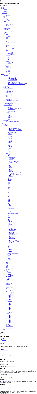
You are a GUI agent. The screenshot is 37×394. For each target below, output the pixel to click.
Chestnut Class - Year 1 (9, 283)
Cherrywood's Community (8, 105)
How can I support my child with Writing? (15, 129)
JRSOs (7, 280)
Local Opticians (10, 116)
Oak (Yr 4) (7, 209)
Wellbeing (5, 329)
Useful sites (9, 180)
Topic (8, 150)
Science (7, 38)
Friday (8, 257)
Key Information (4, 13)
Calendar (5, 85)
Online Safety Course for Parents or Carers (12, 100)
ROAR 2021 (9, 274)
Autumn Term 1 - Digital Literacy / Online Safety (18, 172)
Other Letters (8, 104)
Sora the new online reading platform (13, 277)
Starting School (6, 120)
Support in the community (11, 111)
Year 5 (7, 266)
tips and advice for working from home (11, 281)
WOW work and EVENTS (11, 228)
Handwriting (11, 223)
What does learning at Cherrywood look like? (12, 121)
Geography (7, 45)
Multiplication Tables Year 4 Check (13, 213)
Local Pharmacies (10, 114)
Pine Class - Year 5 (8, 286)
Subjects (5, 33)
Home (3, 7)
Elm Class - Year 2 (8, 284)
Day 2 (10, 297)
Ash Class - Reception (9, 282)
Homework (9, 133)
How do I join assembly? (9, 328)
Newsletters (7, 76)
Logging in (7, 324)
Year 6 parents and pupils (11, 109)
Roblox (7, 96)
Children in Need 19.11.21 (13, 233)
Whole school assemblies (9, 269)
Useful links (9, 107)
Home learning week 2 (11, 293)
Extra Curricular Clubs (7, 101)
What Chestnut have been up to (12, 132)
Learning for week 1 (10, 294)
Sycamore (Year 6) (8, 73)
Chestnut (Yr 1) (8, 131)
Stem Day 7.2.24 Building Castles (14, 161)
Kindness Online (8, 92)
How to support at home (11, 127)
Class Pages (5, 125)
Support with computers (11, 110)
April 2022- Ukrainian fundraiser (12, 79)
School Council (8, 279)
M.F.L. (7, 50)
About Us (3, 8)
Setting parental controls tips (10, 98)
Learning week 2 (10, 312)
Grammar (10, 224)
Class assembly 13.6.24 (12, 157)
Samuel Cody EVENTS (11, 48)
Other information (10, 141)
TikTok (7, 95)
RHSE (10, 175)
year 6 (7, 267)
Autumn (9, 204)
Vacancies (5, 11)
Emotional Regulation (11, 23)
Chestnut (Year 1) (8, 67)
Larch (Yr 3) (7, 181)
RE (8, 191)
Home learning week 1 (11, 292)
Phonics (10, 165)
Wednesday (9, 259)
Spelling (10, 167)
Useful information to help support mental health (14, 108)
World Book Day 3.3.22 (12, 232)
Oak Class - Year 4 (8, 285)
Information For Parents (11, 52)
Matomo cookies (5, 381)
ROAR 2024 (9, 272)
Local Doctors (10, 113)
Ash (6, 288)
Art (6, 39)
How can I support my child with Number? (15, 130)
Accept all (5, 366)
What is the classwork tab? (9, 326)
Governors (5, 12)
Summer (9, 252)
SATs (8, 163)
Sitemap (3, 349)
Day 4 (10, 298)
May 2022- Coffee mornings (12, 78)
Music (7, 41)
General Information (7, 15)
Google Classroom (6, 323)
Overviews (5, 32)
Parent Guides (8, 22)
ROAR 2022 (9, 273)
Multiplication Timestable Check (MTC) (13, 210)
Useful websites (10, 134)
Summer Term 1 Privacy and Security (16, 174)
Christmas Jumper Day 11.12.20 (14, 241)
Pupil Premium (6, 16)
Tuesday (9, 255)
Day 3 (10, 303)
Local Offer (7, 25)
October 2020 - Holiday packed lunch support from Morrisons (16, 84)
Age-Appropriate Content (9, 91)
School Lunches (6, 87)
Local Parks (9, 117)
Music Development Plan (11, 42)
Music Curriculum (10, 43)
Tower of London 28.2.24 (13, 162)
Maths (7, 37)
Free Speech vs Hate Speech (10, 90)
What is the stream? (8, 325)
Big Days (9, 189)
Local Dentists (10, 115)
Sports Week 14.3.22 (12, 230)
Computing (11, 159)
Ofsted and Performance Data (8, 30)
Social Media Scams (9, 93)
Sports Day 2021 (11, 242)
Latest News (6, 75)
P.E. (6, 46)
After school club (6, 102)
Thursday (9, 256)
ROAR (7, 271)
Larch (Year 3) (8, 71)
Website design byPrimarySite (6, 355)
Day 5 (10, 299)
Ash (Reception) (8, 66)
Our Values (7, 19)
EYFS (7, 262)
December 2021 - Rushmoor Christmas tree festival (15, 81)
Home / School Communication (8, 103)
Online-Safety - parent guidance (8, 88)
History (7, 44)
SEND (5, 21)
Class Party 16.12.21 (12, 237)
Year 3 (8, 58)
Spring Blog (9, 137)
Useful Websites (10, 136)
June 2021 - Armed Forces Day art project (14, 82)
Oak (6, 300)
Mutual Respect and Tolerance (12, 64)
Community (7, 112)
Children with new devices (9, 94)
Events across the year (11, 156)
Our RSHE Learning (11, 54)
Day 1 (10, 296)
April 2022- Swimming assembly (12, 80)
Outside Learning (11, 208)
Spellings (10, 148)
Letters (9, 139)
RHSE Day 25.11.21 (12, 234)
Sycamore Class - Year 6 (9, 287)
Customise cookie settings (11, 366)
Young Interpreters (8, 276)
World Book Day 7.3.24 (12, 158)
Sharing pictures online (9, 99)
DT (8, 68)
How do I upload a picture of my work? (11, 327)
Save (8, 393)
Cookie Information (5, 350)
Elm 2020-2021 (10, 179)
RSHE (8, 190)
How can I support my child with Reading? (15, 128)
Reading (9, 35)
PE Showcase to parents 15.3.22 (14, 229)
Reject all (2, 366)
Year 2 (8, 57)
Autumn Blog (10, 138)
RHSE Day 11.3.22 (12, 231)
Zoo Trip (9, 69)
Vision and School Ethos (9, 18)
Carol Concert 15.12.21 (12, 236)
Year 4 (8, 59)
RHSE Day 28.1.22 (12, 238)
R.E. (6, 49)
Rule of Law (9, 63)
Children (3, 123)
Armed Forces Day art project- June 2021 (12, 268)
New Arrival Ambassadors (9, 275)
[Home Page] (0, 1)
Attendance (5, 27)
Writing (9, 36)
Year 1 (8, 56)
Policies (5, 14)
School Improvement (7, 28)
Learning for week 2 (10, 290)
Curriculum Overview (11, 53)
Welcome (5, 9)
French (9, 199)
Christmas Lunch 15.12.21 (13, 235)
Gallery (5, 261)
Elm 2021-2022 (10, 178)
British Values (8, 20)
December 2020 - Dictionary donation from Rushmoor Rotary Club (17, 83)
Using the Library (10, 278)
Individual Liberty (10, 62)
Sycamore (7, 313)
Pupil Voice (5, 270)
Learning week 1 (10, 301)
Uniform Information (7, 86)
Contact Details (6, 10)
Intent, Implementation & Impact (8, 31)
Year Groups (6, 65)
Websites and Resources (9, 24)
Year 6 (8, 60)
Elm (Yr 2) (7, 153)
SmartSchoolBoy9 (8, 89)
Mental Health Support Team (12, 106)
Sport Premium (6, 17)
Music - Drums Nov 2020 (13, 240)
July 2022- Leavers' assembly (12, 77)
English (7, 34)
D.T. (6, 40)
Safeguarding (6, 29)
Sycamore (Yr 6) (8, 254)
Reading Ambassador (9, 119)
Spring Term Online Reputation (15, 173)
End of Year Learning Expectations (13, 253)
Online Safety (8, 55)
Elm (6, 291)
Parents (3, 74)
